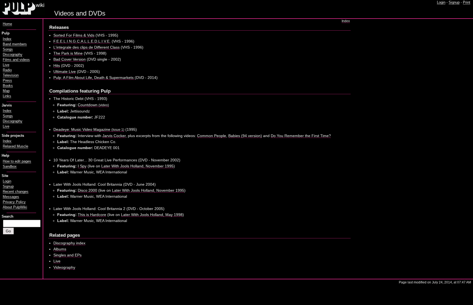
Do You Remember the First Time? (301, 136)
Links (7, 96)
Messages (11, 197)
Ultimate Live (64, 71)
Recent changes (15, 192)
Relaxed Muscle (15, 146)
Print (466, 2)
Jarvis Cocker (114, 136)
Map (6, 91)
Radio (7, 70)
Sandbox (10, 166)
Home (7, 24)
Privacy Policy (14, 202)
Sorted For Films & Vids (73, 35)
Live (56, 261)
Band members (15, 44)
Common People (211, 136)
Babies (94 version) (245, 136)
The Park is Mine (68, 53)
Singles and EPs (67, 255)
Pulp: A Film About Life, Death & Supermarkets (94, 77)
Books (8, 86)
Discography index (69, 243)
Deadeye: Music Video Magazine (88, 129)
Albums (59, 249)
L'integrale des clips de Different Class (86, 47)
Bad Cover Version (69, 59)
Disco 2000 (87, 190)
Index (346, 21)
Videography (64, 267)
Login (441, 2)
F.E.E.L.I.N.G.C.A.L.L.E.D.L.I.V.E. (82, 41)
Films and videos (16, 60)
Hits (56, 65)
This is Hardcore (92, 214)
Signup (454, 2)
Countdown (93, 105)
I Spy (82, 166)
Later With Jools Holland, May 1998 (152, 214)
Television (11, 75)
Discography (12, 55)
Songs (8, 49)
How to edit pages (17, 161)
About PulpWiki (15, 207)
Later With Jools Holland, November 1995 (137, 166)
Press (7, 80)
